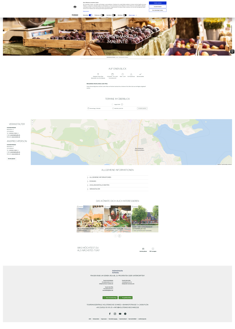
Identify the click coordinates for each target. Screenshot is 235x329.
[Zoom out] (32, 122)
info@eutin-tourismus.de (128, 283)
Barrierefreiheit (132, 319)
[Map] (131, 142)
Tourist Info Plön (109, 287)
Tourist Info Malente (108, 280)
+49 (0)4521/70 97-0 (127, 282)
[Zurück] (115, 235)
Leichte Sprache (142, 319)
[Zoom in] (32, 121)
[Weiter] (119, 235)
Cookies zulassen (158, 3)
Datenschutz (96, 319)
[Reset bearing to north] (32, 124)
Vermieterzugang (113, 319)
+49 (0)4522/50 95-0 (108, 288)
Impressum (104, 319)
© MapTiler (219, 164)
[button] (11, 158)
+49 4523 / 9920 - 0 (13, 133)
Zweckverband (123, 319)
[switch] (102, 15)
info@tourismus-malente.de (106, 283)
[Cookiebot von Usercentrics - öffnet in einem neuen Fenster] (75, 15)
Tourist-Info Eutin (126, 280)
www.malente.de (16, 137)
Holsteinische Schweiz (111, 57)
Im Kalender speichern (142, 108)
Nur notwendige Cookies (157, 10)
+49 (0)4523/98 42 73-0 (107, 282)
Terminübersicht (112, 78)
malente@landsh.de (15, 135)
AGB (90, 319)
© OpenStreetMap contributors (226, 164)
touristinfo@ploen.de (108, 290)
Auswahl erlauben (158, 6)
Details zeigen (132, 15)
